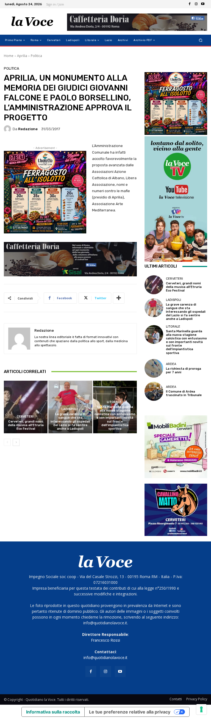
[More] (118, 298)
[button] (200, 40)
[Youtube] (202, 4)
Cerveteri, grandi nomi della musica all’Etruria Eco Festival (26, 425)
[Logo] (32, 21)
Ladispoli (69, 409)
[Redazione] (8, 128)
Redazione (28, 129)
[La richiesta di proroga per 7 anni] (154, 368)
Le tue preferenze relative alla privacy (129, 712)
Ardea (171, 364)
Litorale (114, 402)
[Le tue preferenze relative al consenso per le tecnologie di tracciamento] (201, 709)
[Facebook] (189, 4)
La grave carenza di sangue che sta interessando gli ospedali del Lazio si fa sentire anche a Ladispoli (70, 421)
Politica (36, 55)
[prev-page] (7, 442)
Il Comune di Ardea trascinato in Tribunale (184, 393)
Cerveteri (25, 416)
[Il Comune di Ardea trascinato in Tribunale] (154, 391)
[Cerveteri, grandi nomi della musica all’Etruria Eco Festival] (26, 407)
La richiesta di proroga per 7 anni (183, 370)
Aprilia (22, 55)
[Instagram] (196, 4)
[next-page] (16, 442)
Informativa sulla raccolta (53, 712)
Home (8, 55)
